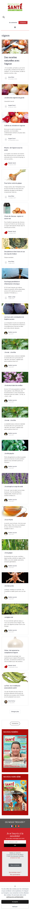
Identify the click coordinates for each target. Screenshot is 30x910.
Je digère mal (8, 617)
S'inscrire (23, 22)
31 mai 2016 (11, 702)
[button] (15, 27)
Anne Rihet (11, 77)
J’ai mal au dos (9, 586)
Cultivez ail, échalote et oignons (14, 125)
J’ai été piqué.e (9, 453)
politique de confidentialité (14, 897)
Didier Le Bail (11, 297)
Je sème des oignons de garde (14, 98)
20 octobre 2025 (12, 79)
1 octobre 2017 (12, 198)
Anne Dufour (11, 701)
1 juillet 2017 (11, 263)
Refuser (15, 906)
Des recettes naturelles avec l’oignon (11, 60)
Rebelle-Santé (12, 163)
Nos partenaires (15, 874)
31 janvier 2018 (12, 164)
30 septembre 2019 (13, 140)
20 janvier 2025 (12, 107)
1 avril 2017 (11, 367)
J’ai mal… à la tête (10, 352)
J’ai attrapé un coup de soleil (13, 486)
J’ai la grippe (8, 553)
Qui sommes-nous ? (15, 872)
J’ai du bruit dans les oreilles (13, 385)
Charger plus (15, 711)
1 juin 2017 (11, 334)
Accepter (15, 902)
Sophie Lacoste (12, 332)
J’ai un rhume (8, 520)
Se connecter (13, 22)
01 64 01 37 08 (15, 858)
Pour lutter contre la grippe (13, 183)
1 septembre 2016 (13, 667)
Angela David (11, 105)
